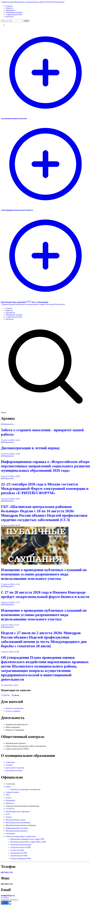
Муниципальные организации (18, 823)
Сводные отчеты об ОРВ (20, 847)
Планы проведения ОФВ (20, 858)
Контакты (10, 17)
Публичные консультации (20, 845)
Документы (10, 10)
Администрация (12, 792)
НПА (8, 795)
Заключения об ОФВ (18, 856)
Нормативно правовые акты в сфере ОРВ (27, 839)
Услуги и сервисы (13, 711)
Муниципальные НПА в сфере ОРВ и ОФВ (28, 842)
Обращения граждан (14, 12)
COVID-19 (10, 809)
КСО (8, 814)
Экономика (10, 834)
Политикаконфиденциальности (9, 899)
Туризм (9, 817)
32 (13, 695)
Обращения (10, 800)
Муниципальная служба (15, 820)
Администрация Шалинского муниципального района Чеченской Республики (32, 2)
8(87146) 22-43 (7, 872)
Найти (26, 21)
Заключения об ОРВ (18, 853)
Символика (10, 762)
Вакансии (10, 803)
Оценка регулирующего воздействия (25, 789)
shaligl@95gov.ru (8, 896)
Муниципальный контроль (16, 831)
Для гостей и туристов (15, 768)
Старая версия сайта (14, 14)
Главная (9, 6)
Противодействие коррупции (18, 812)
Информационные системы (17, 828)
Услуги (8, 798)
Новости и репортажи (14, 708)
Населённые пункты (14, 770)
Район (8, 787)
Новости (9, 8)
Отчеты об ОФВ (17, 850)
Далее (16, 695)
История (9, 765)
